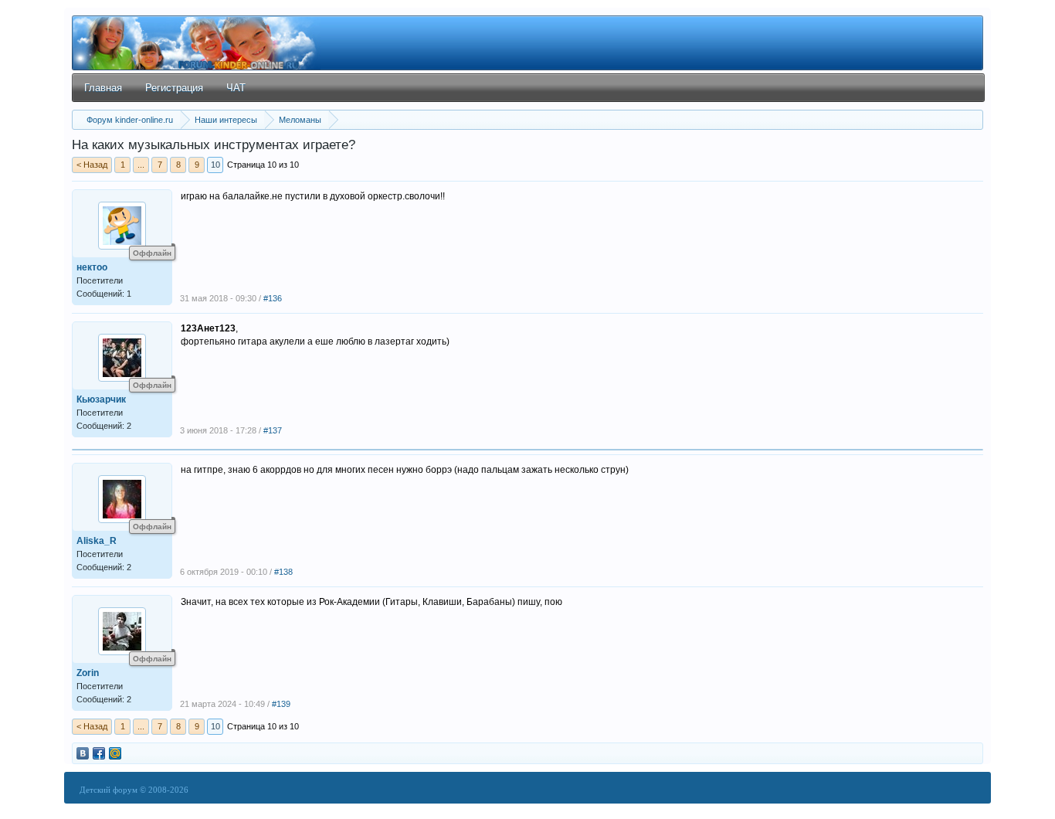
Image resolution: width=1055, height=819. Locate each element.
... (140, 164)
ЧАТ (236, 87)
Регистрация (174, 87)
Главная (103, 87)
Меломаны (300, 119)
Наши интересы (226, 119)
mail (115, 753)
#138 (283, 571)
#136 (272, 298)
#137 (272, 430)
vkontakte (82, 753)
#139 (281, 704)
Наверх (1022, 785)
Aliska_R (96, 540)
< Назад (91, 164)
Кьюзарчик (101, 399)
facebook (99, 753)
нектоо (91, 267)
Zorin (87, 673)
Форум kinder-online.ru (130, 119)
